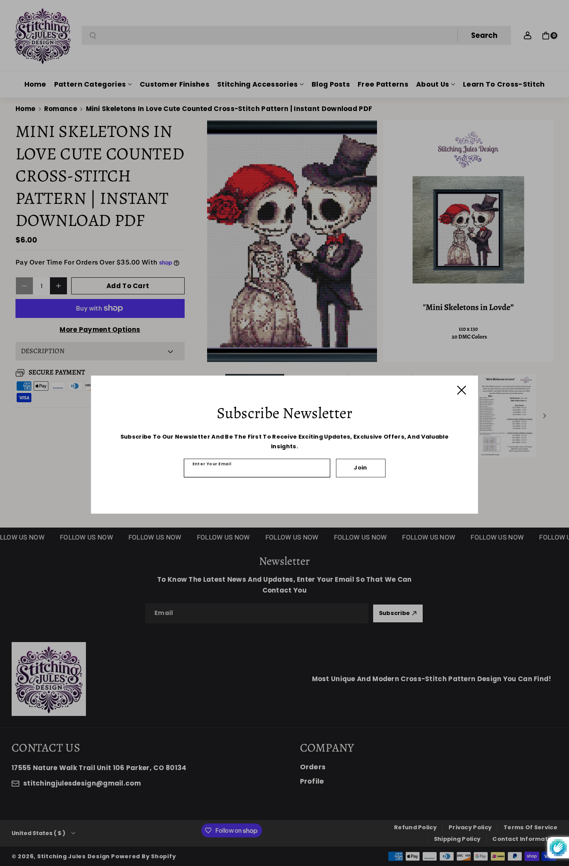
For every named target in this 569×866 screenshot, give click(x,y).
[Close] (461, 390)
